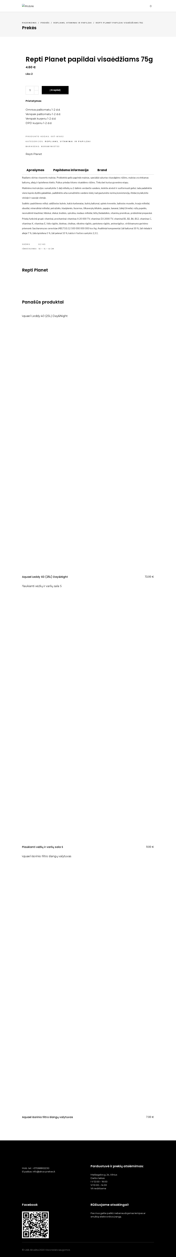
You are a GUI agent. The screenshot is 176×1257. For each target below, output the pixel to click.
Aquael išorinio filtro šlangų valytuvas (47, 1117)
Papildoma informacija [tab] (71, 170)
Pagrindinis (29, 23)
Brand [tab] (102, 170)
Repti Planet (34, 154)
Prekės (45, 23)
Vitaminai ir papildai (79, 23)
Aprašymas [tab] (35, 170)
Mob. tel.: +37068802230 (35, 1168)
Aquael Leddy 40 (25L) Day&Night (45, 577)
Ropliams (59, 23)
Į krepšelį (55, 90)
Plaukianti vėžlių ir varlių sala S (42, 847)
